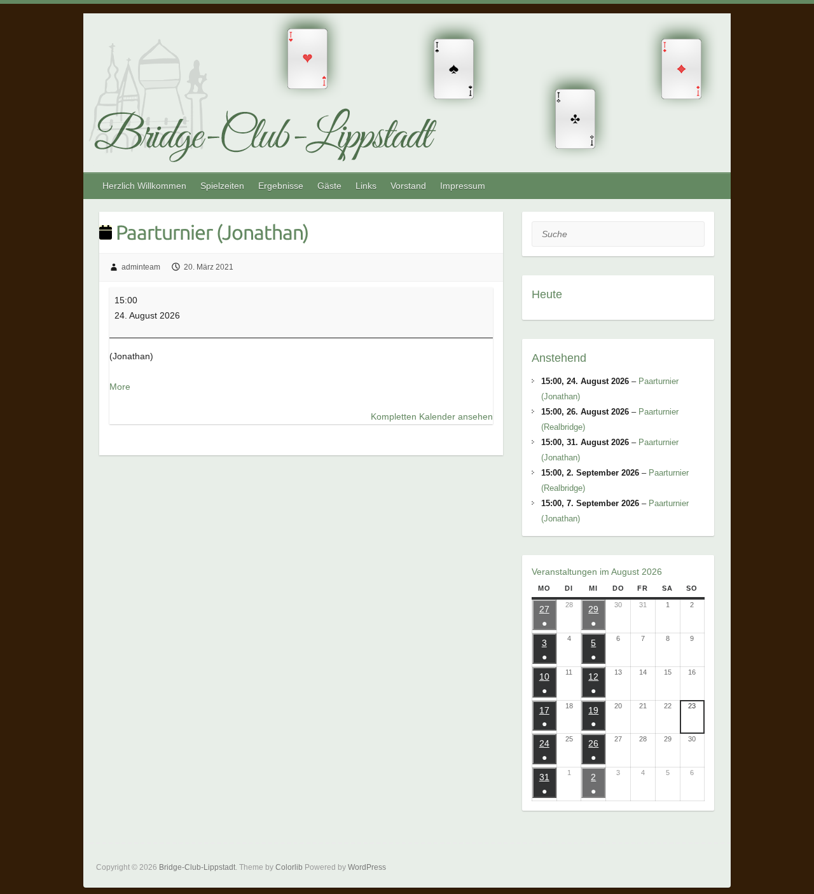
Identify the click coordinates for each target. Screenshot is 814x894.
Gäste (329, 186)
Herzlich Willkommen (144, 186)
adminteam (140, 267)
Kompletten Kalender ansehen (432, 416)
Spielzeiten (222, 186)
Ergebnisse (280, 186)
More (119, 387)
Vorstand (408, 186)
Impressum (462, 186)
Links (365, 186)
